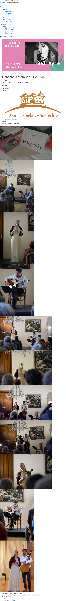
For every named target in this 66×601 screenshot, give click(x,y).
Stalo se (5, 9)
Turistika (5, 26)
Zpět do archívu (4, 38)
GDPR (4, 598)
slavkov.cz (3, 2)
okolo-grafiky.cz (12, 600)
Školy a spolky (7, 19)
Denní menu (7, 24)
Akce (4, 18)
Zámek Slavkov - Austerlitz (9, 120)
